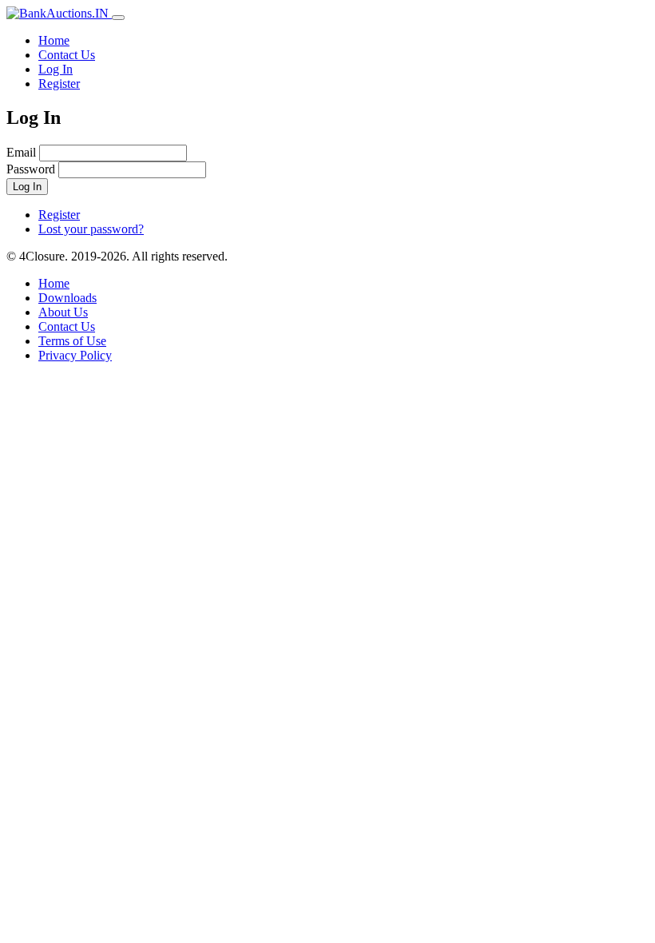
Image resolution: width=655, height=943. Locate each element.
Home (53, 40)
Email (21, 152)
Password (30, 169)
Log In (55, 69)
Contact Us (66, 55)
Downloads (67, 297)
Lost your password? (91, 229)
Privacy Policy (75, 355)
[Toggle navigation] (118, 17)
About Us (63, 312)
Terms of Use (72, 341)
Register (59, 83)
